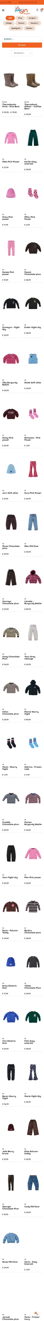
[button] (3, 10)
